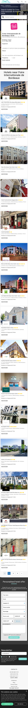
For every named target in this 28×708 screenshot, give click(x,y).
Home (2, 5)
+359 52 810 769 (14, 674)
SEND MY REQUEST (14, 637)
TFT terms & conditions (14, 634)
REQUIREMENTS (6, 624)
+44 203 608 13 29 (14, 672)
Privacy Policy (14, 684)
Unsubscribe (14, 656)
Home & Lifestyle (6, 37)
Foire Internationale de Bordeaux (10, 6)
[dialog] (14, 699)
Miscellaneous (21, 37)
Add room (18, 621)
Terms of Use (14, 686)
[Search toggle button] (22, 2)
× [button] (26, 691)
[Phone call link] (18, 2)
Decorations (14, 37)
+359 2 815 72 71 (14, 676)
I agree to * (12, 634)
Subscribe (5, 656)
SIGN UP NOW (23, 659)
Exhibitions (8, 5)
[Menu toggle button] (25, 2)
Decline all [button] (20, 704)
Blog (14, 682)
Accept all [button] (7, 704)
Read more (3, 701)
